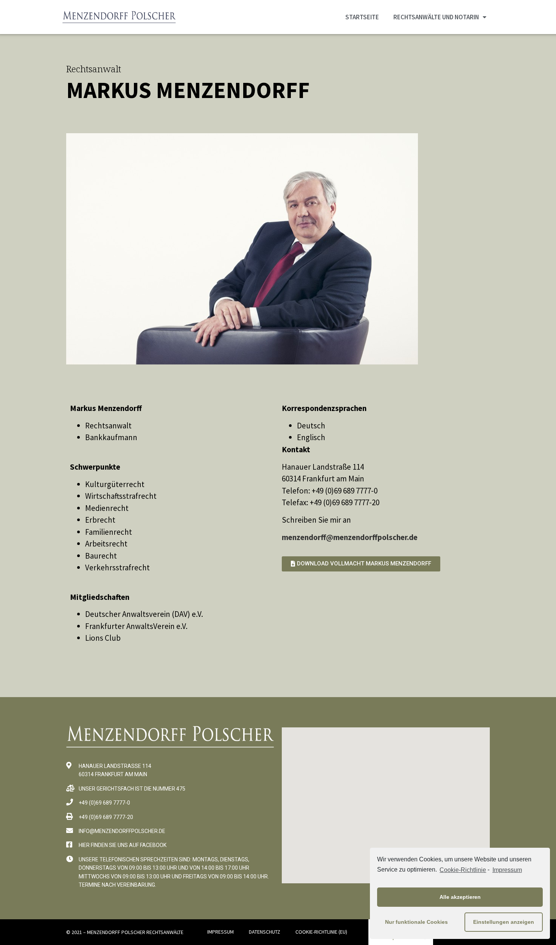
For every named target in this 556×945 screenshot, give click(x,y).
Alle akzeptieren (460, 897)
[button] (361, 563)
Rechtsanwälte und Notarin (436, 17)
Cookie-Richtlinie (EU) (321, 931)
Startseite (362, 17)
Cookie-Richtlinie (463, 870)
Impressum (507, 870)
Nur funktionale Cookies (416, 922)
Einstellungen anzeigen (503, 922)
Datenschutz (264, 931)
